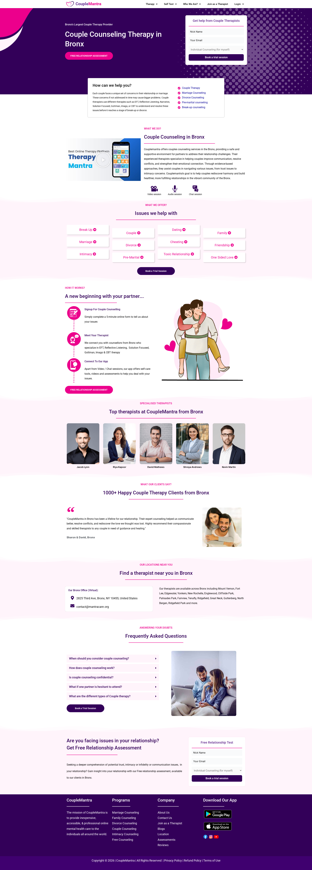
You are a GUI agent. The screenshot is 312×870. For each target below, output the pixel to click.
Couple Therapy (191, 87)
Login (237, 4)
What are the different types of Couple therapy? (99, 696)
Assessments (166, 839)
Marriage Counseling (194, 92)
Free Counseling (122, 839)
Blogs (161, 828)
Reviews (163, 845)
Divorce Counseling (193, 97)
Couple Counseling (124, 828)
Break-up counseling (193, 107)
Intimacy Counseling (125, 834)
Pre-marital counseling (195, 102)
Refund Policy (192, 860)
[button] (103, 159)
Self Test (169, 4)
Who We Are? (190, 4)
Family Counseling (124, 818)
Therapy (150, 4)
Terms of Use (212, 860)
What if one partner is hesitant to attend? (95, 686)
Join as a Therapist (217, 4)
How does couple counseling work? (92, 668)
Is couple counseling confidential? (91, 677)
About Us (163, 812)
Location (163, 834)
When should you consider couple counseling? (99, 658)
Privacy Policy (173, 860)
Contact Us (165, 818)
